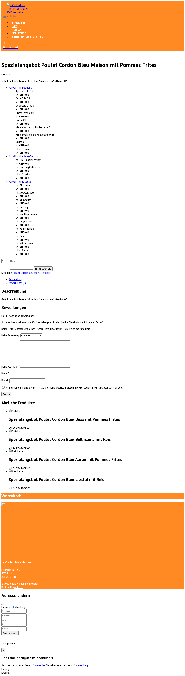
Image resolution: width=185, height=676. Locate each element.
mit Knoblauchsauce (26, 214)
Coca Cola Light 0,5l (26, 105)
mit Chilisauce (23, 185)
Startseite (18, 22)
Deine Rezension (10, 366)
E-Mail (5, 380)
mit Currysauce (23, 199)
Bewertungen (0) (17, 283)
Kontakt (17, 30)
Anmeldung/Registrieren (27, 37)
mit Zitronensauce (25, 243)
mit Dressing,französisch (28, 160)
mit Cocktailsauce (25, 192)
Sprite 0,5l (21, 142)
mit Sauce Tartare (25, 228)
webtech (18, 587)
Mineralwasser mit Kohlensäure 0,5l (34, 127)
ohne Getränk (23, 149)
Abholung (20, 607)
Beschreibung (15, 279)
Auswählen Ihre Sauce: (20, 181)
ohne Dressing (23, 174)
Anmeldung (82, 665)
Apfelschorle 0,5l (25, 91)
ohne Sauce (22, 250)
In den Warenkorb (43, 268)
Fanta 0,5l (21, 120)
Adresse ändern (10, 633)
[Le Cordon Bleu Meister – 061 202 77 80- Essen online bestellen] (17, 16)
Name (5, 373)
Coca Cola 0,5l (23, 98)
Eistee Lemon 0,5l (25, 113)
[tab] (96, 279)
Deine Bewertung (10, 335)
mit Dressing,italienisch (28, 167)
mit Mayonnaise (24, 221)
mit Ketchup (22, 207)
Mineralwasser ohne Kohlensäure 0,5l (35, 134)
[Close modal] (2, 604)
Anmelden (40, 665)
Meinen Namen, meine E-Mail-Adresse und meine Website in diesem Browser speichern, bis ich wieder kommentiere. (64, 387)
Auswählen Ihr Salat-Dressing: (24, 156)
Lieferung (6, 607)
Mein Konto (19, 33)
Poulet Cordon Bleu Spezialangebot (31, 272)
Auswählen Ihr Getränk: (20, 87)
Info (14, 26)
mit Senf (20, 236)
